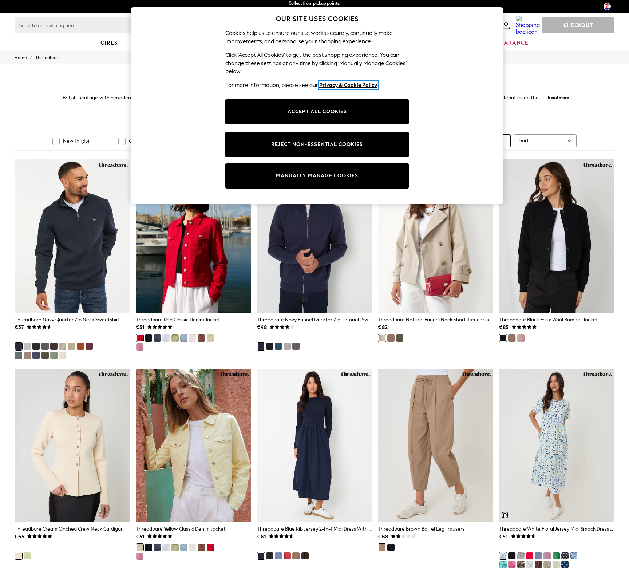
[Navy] (18, 346)
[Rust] (80, 346)
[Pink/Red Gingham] (511, 564)
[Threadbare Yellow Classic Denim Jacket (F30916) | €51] (193, 445)
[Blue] (278, 346)
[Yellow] (210, 338)
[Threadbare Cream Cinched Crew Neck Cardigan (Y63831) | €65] (72, 445)
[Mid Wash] (157, 338)
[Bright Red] (529, 555)
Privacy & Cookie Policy (348, 85)
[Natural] (71, 346)
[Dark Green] (45, 355)
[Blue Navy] (278, 555)
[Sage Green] (175, 338)
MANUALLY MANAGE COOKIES (317, 176)
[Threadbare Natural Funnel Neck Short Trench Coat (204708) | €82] (435, 236)
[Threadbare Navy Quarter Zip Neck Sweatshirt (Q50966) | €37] (72, 236)
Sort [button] (524, 141)
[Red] (89, 346)
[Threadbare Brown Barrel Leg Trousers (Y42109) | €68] (435, 445)
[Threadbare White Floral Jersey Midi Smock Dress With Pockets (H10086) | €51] (556, 445)
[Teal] (18, 355)
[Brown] (27, 355)
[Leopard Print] (521, 564)
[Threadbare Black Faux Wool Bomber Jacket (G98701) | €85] (556, 236)
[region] (317, 105)
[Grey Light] (27, 346)
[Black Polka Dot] (565, 555)
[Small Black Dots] (529, 564)
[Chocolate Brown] (54, 346)
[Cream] (62, 346)
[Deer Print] (547, 564)
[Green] (54, 355)
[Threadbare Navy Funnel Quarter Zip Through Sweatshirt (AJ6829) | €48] (314, 236)
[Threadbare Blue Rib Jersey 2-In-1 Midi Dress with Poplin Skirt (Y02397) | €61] (314, 445)
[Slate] (45, 346)
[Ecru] (192, 338)
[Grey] (296, 346)
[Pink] (139, 347)
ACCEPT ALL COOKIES (317, 111)
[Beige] (62, 355)
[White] (166, 338)
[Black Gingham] (521, 555)
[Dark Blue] (538, 555)
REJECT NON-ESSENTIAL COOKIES (317, 144)
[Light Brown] (296, 555)
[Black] (36, 346)
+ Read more (557, 96)
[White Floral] (503, 555)
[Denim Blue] (36, 355)
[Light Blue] (183, 338)
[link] (506, 25)
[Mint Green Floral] (503, 564)
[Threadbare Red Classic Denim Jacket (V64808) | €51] (193, 236)
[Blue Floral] (573, 555)
